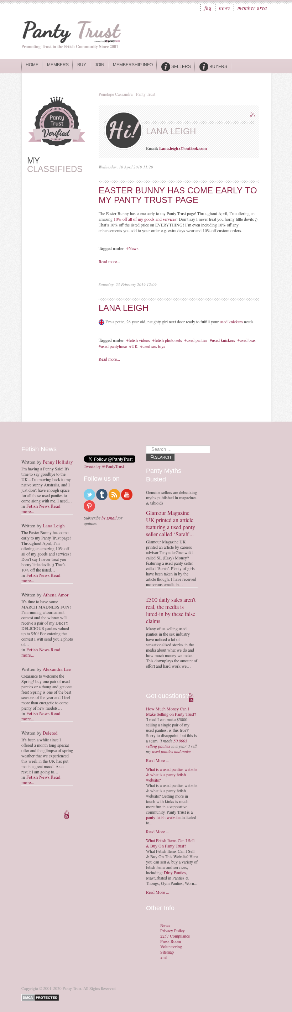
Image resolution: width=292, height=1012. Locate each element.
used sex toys (153, 346)
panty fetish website (162, 817)
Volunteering (171, 946)
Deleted (50, 733)
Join (99, 64)
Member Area (252, 7)
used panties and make (171, 751)
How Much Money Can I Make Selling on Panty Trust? (171, 711)
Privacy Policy (172, 930)
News (224, 7)
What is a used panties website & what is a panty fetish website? (171, 774)
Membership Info (133, 64)
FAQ (208, 7)
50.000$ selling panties (166, 743)
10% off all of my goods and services (145, 219)
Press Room (170, 941)
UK (134, 346)
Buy (81, 64)
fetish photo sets (168, 340)
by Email (109, 518)
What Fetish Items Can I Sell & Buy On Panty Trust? (170, 843)
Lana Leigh (123, 308)
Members (58, 64)
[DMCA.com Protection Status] (41, 997)
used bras (248, 340)
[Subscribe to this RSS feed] (253, 115)
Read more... (109, 261)
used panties (197, 340)
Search (163, 457)
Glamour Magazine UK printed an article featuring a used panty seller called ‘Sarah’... (170, 523)
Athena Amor (55, 594)
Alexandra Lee (57, 669)
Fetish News (37, 506)
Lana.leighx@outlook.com (183, 148)
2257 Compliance (175, 936)
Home (32, 64)
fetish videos (139, 340)
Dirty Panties (175, 872)
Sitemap (167, 952)
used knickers (231, 321)
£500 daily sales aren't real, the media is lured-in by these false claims (170, 610)
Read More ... (157, 760)
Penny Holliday (58, 462)
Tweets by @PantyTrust (104, 466)
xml (163, 957)
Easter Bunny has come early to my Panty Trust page (178, 195)
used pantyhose (114, 346)
